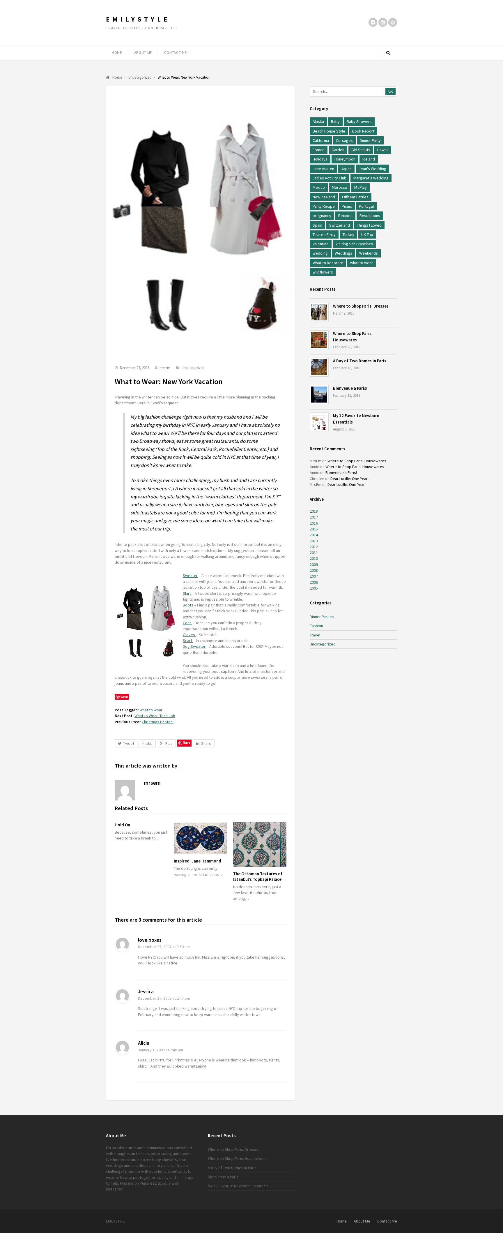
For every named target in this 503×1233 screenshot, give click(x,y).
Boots (188, 605)
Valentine (321, 243)
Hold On (122, 825)
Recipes (345, 215)
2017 (314, 517)
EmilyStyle (138, 19)
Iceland (368, 159)
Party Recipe (324, 206)
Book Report (363, 131)
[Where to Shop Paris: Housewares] (319, 339)
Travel (315, 635)
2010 (314, 558)
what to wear (151, 709)
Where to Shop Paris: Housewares (356, 460)
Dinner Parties (322, 616)
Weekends (368, 253)
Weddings (343, 253)
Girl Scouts (360, 149)
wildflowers (323, 272)
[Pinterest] (392, 22)
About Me (143, 52)
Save (186, 742)
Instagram (114, 1189)
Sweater (190, 575)
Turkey (348, 234)
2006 (314, 582)
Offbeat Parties (355, 197)
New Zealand (324, 197)
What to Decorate (328, 262)
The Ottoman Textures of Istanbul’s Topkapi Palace (257, 876)
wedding (320, 253)
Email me (132, 1171)
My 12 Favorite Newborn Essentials (238, 1185)
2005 (314, 588)
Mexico (319, 187)
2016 (314, 523)
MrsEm (315, 460)
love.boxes (150, 940)
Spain (317, 225)
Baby (335, 121)
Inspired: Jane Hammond (197, 861)
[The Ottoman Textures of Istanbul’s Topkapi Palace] (259, 844)
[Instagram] (382, 22)
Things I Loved (369, 225)
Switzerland (339, 225)
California (321, 140)
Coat (187, 622)
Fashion (316, 625)
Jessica (146, 991)
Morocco (339, 187)
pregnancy (322, 215)
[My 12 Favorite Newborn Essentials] (319, 421)
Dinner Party (370, 140)
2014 (314, 534)
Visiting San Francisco (354, 243)
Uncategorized (192, 367)
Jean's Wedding (372, 168)
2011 (314, 552)
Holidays (320, 159)
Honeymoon (344, 159)
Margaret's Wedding (371, 178)
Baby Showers (359, 121)
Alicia (143, 1043)
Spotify (164, 1183)
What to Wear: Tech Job (154, 715)
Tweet (128, 743)
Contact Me (175, 52)
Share (206, 743)
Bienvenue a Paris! (350, 388)
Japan (346, 168)
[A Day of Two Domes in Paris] (319, 367)
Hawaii (382, 149)
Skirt (187, 593)
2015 (314, 529)
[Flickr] (373, 22)
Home (117, 52)
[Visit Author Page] (125, 790)
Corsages (344, 140)
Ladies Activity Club (329, 178)
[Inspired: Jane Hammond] (200, 838)
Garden (338, 149)
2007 (314, 576)
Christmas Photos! (157, 721)
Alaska (318, 121)
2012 (314, 546)
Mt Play (360, 187)
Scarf (188, 640)
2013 (314, 541)
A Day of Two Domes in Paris (359, 361)
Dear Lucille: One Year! (349, 478)
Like (149, 743)
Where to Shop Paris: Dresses (361, 306)
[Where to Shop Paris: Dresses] (319, 312)
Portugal (366, 206)
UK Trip (367, 234)
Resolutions (369, 215)
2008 (314, 570)
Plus (169, 743)
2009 (314, 564)
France (319, 149)
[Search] (388, 52)
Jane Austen (323, 168)
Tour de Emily (324, 234)
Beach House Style (329, 131)
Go (390, 91)
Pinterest (148, 1183)
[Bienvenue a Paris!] (319, 394)
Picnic (347, 206)
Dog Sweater (194, 646)
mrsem (165, 367)
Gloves (189, 634)
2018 (314, 511)
